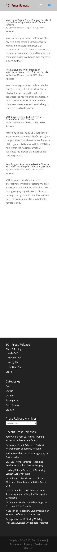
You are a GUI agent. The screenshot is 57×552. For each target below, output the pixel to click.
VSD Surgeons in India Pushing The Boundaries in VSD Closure (24, 118)
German (10, 395)
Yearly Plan (13, 362)
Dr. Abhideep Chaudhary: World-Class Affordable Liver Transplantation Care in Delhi (26, 482)
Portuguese (12, 400)
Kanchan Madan (16, 27)
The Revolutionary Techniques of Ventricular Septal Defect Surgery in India (27, 71)
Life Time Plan (15, 367)
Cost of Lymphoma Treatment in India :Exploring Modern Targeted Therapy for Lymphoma (26, 494)
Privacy (28, 544)
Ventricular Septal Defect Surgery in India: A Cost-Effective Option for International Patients (28, 22)
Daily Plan (13, 352)
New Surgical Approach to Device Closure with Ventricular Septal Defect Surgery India (28, 165)
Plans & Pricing (13, 349)
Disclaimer (16, 544)
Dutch (9, 386)
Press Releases (13, 405)
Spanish (10, 409)
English (9, 390)
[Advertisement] (28, 239)
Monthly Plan (14, 357)
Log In (9, 371)
